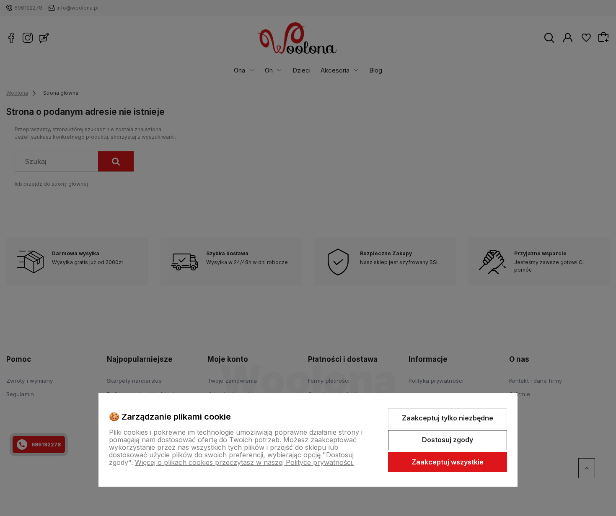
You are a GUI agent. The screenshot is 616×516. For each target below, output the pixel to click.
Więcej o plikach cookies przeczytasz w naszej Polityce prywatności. (244, 462)
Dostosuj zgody (447, 440)
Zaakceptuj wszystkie (448, 462)
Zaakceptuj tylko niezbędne (447, 418)
